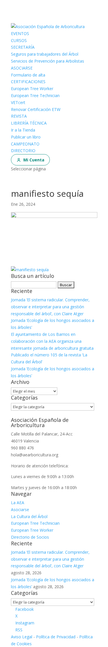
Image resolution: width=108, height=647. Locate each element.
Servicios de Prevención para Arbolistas (47, 61)
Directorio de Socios (30, 537)
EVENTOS (20, 33)
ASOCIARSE (22, 68)
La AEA (17, 502)
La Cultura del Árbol (29, 516)
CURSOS (19, 40)
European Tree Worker (32, 88)
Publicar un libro (26, 137)
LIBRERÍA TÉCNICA (29, 123)
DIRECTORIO (23, 150)
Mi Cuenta (33, 160)
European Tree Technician (35, 95)
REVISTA (19, 116)
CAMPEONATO (25, 144)
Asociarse (20, 509)
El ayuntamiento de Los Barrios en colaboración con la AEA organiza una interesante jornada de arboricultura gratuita (52, 341)
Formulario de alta (28, 75)
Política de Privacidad (55, 636)
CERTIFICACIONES (28, 81)
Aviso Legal (21, 636)
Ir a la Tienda (23, 130)
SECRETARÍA (23, 47)
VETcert (18, 102)
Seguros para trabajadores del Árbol (44, 54)
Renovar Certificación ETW (35, 109)
